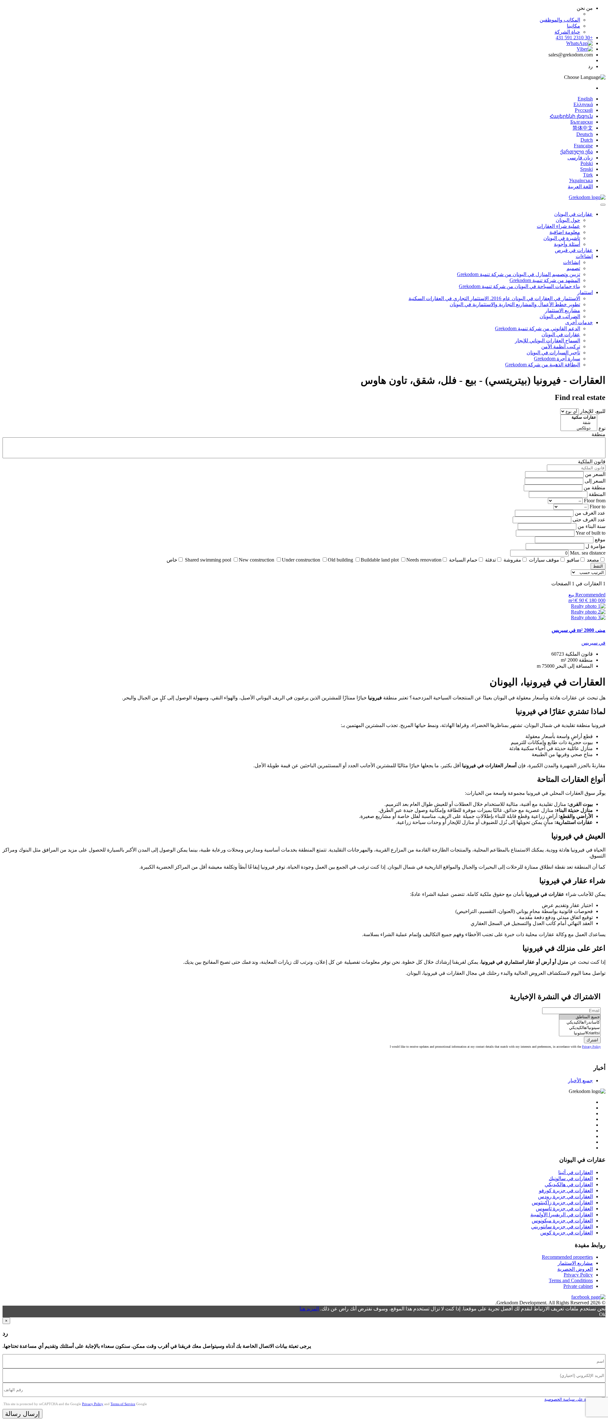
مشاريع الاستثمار (562, 310)
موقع (600, 539)
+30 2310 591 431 (574, 37)
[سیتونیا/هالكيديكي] (579, 1028)
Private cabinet (578, 1286)
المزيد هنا (309, 1308)
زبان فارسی (580, 157)
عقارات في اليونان (573, 214)
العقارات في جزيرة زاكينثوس (562, 1202)
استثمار (585, 292)
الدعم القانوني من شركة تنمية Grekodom (537, 328)
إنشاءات (584, 256)
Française (583, 145)
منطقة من (594, 487)
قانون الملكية (591, 461)
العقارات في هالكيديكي (569, 1184)
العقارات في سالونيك (571, 1178)
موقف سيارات (544, 560)
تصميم (573, 268)
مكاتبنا (573, 26)
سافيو (573, 560)
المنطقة (597, 494)
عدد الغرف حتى (589, 519)
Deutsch (584, 134)
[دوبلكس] (579, 428)
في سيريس (593, 643)
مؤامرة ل (595, 546)
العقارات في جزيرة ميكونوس (562, 1220)
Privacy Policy (591, 1046)
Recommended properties (567, 1257)
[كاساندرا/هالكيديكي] (579, 1022)
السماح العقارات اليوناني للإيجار (547, 340)
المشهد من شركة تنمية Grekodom (545, 280)
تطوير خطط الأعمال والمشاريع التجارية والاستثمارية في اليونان (515, 304)
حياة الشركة (567, 32)
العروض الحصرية (575, 1269)
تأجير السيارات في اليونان (553, 352)
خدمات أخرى (579, 322)
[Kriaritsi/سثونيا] (579, 1033)
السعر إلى (595, 481)
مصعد (593, 560)
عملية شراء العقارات (558, 226)
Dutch (586, 140)
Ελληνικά (583, 104)
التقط (598, 566)
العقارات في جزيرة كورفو (566, 1190)
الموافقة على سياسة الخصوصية (571, 1399)
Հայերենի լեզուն (571, 116)
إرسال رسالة (22, 1413)
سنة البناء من (591, 526)
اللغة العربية (580, 186)
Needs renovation (423, 560)
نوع (601, 428)
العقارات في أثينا (575, 1172)
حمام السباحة (463, 560)
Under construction (301, 560)
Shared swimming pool (208, 560)
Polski (586, 163)
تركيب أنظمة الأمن (560, 346)
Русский (584, 110)
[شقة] (579, 423)
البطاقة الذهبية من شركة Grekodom (542, 364)
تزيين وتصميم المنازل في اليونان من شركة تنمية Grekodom (518, 274)
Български (581, 122)
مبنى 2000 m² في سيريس (578, 630)
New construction (256, 560)
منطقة (598, 434)
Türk (588, 174)
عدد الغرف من (590, 513)
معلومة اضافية (564, 232)
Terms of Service (123, 1404)
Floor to (597, 506)
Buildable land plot (380, 560)
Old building (340, 560)
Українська (581, 180)
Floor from (594, 500)
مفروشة (512, 560)
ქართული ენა (576, 151)
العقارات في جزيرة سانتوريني (562, 1226)
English (585, 98)
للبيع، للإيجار (592, 411)
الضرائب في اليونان (560, 316)
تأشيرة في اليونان (561, 238)
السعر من (595, 474)
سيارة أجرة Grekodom (557, 358)
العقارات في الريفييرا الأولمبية (561, 1214)
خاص (172, 560)
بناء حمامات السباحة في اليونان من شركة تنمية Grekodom (519, 286)
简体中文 (583, 128)
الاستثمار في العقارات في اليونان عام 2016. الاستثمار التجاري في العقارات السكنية (494, 298)
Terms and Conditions (571, 1280)
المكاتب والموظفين (560, 20)
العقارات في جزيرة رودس (565, 1196)
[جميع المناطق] (579, 1017)
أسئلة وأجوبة (567, 244)
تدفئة (490, 560)
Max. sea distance (587, 553)
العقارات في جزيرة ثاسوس (564, 1208)
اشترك (592, 1040)
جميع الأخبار (580, 1080)
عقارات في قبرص (574, 250)
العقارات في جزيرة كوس (566, 1232)
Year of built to (590, 533)
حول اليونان (568, 220)
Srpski (586, 169)
